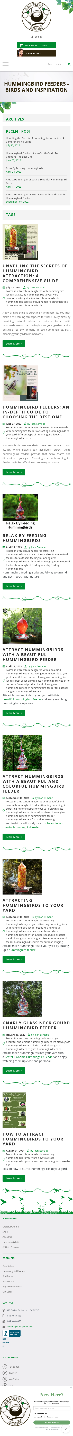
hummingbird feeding (27, 565)
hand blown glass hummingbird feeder (28, 938)
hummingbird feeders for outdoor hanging (30, 819)
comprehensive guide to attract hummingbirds (32, 298)
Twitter (13, 1373)
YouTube (14, 1379)
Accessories (8, 1281)
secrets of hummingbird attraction (43, 301)
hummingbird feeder (42, 815)
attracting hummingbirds (54, 805)
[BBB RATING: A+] (12, 1331)
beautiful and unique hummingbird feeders (31, 1041)
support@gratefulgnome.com (19, 1326)
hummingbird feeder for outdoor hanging (29, 561)
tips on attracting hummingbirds (42, 1161)
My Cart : (36, 45)
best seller (21, 680)
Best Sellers (8, 1266)
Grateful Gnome (11, 1226)
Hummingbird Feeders (14, 1271)
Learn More (13, 343)
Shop (5, 1231)
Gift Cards (7, 1291)
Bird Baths (8, 1276)
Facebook (14, 1366)
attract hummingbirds (29, 427)
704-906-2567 (33, 53)
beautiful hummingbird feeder (22, 699)
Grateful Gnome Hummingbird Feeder (29, 1057)
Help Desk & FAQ (11, 1241)
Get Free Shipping (52, 1422)
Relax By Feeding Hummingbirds (24, 168)
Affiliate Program (11, 1247)
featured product (26, 684)
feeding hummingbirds (43, 558)
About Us (7, 1236)
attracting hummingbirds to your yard (36, 294)
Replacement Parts (12, 1286)
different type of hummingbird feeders (39, 434)
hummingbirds (14, 301)
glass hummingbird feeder (46, 1049)
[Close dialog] (71, 1387)
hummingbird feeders (18, 438)
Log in (38, 36)
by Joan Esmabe (35, 287)
